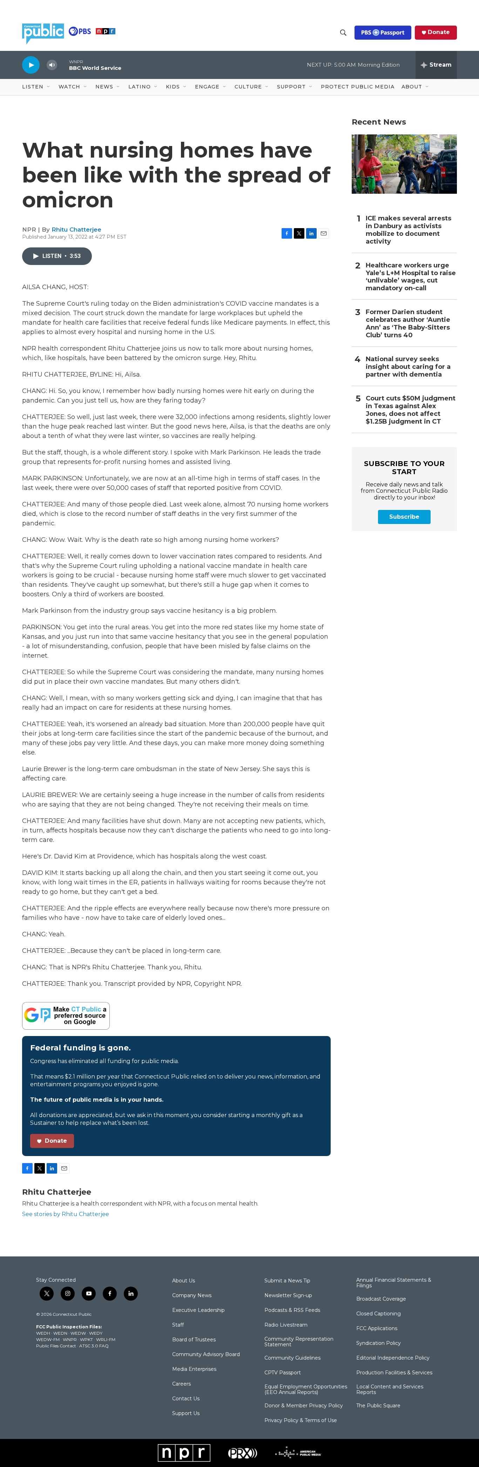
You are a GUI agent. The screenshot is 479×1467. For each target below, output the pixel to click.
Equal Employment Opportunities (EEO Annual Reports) (305, 1389)
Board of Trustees (194, 1340)
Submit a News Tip (287, 1281)
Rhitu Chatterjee (76, 229)
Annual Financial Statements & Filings (393, 1283)
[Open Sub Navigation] (49, 87)
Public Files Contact (56, 1345)
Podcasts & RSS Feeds (292, 1310)
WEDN (60, 1333)
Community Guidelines (292, 1358)
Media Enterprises (194, 1369)
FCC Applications (376, 1329)
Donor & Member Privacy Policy (303, 1406)
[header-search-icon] (343, 32)
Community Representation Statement (298, 1342)
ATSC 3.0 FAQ (94, 1345)
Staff (178, 1325)
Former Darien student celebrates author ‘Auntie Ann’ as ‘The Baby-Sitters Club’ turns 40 (408, 323)
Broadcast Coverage (381, 1299)
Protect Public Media (357, 87)
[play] (30, 64)
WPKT (86, 1339)
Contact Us (186, 1399)
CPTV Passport (282, 1373)
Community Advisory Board (206, 1355)
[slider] (63, 64)
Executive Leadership (198, 1310)
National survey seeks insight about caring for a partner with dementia (408, 367)
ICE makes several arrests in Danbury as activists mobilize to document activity (408, 230)
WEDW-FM (48, 1339)
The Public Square (378, 1406)
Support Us (186, 1413)
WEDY (95, 1333)
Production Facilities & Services (394, 1373)
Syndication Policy (378, 1343)
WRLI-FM (105, 1339)
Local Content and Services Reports (389, 1389)
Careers (181, 1384)
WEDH (43, 1333)
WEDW (78, 1333)
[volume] (52, 65)
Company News (191, 1296)
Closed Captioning (378, 1314)
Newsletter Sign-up (288, 1296)
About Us (183, 1281)
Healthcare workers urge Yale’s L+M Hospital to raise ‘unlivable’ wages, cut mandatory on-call (411, 277)
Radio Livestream (286, 1325)
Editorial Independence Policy (393, 1358)
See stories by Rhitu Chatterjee (65, 1214)
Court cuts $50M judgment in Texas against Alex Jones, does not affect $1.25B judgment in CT (411, 410)
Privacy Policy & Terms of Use (300, 1420)
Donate (439, 32)
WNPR (70, 1339)
